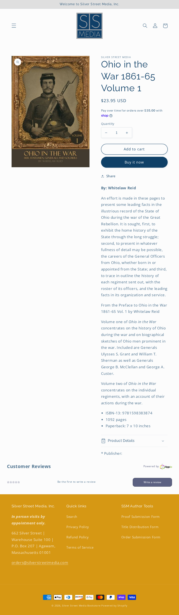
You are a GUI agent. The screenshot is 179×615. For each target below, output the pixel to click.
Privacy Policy (77, 527)
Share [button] (110, 176)
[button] (14, 26)
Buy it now (134, 162)
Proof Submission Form (140, 516)
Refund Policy (77, 537)
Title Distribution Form (140, 527)
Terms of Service (79, 547)
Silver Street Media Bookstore (81, 605)
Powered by (151, 466)
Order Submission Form (140, 537)
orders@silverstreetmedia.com (40, 562)
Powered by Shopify (114, 605)
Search (71, 516)
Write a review (152, 482)
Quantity (107, 124)
